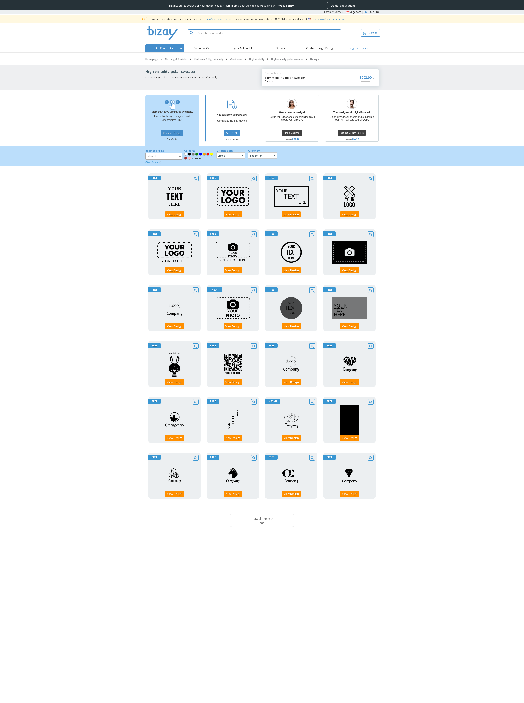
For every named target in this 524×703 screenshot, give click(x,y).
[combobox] (163, 156)
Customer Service (333, 12)
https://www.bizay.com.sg (218, 18)
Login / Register (359, 48)
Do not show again (343, 5)
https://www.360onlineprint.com (329, 18)
